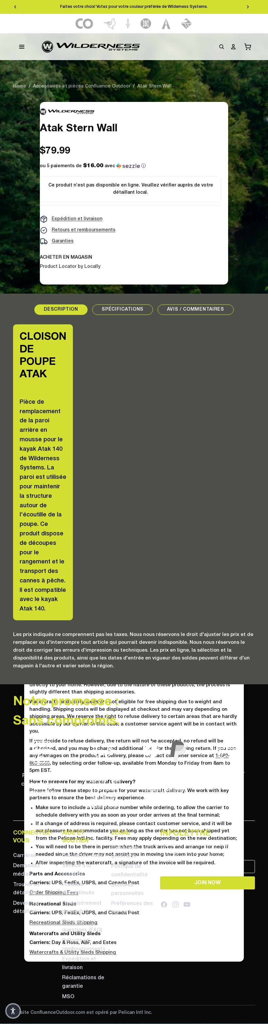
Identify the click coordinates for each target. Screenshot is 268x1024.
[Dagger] (128, 23)
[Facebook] (164, 905)
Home (19, 86)
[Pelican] (109, 23)
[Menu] (22, 47)
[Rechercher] (221, 47)
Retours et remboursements (83, 230)
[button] (93, 166)
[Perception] (146, 23)
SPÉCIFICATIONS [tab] (122, 309)
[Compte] (233, 47)
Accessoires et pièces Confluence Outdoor (81, 86)
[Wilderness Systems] (91, 47)
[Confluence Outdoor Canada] (84, 23)
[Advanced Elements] (166, 23)
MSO (68, 997)
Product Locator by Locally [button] (70, 267)
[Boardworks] (186, 23)
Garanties (63, 241)
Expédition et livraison (77, 219)
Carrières (25, 855)
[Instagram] (175, 905)
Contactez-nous (82, 855)
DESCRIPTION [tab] (61, 309)
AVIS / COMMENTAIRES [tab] (195, 309)
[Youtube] (187, 905)
